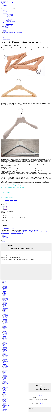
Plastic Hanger (7, 233)
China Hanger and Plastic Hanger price (31, 231)
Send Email (3, 241)
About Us (5, 11)
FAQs (4, 26)
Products (5, 13)
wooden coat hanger (10, 21)
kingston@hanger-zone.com (9, 228)
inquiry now (3, 212)
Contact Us (5, 27)
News (4, 22)
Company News (9, 24)
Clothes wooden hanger (11, 15)
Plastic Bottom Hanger (5, 231)
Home (4, 10)
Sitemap (29, 230)
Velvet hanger (9, 19)
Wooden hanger (9, 14)
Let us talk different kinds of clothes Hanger (12, 32)
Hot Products (24, 230)
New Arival (8, 20)
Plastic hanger (9, 18)
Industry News (9, 25)
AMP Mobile (35, 230)
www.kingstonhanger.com (11, 200)
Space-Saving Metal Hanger (17, 233)
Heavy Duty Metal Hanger (16, 231)
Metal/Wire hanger (10, 16)
